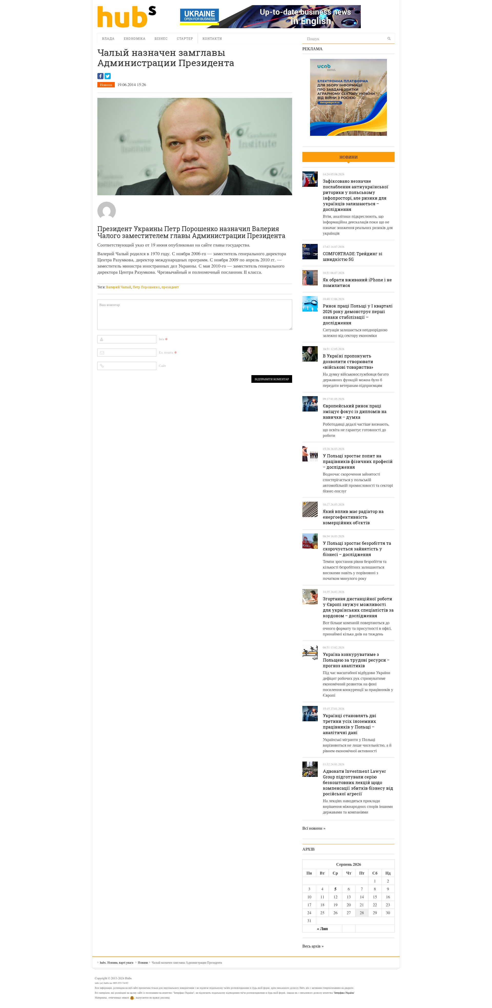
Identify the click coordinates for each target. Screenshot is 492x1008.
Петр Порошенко (146, 287)
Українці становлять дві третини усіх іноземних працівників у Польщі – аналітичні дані (349, 724)
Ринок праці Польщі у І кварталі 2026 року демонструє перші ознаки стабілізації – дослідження (358, 314)
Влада (108, 38)
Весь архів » (313, 946)
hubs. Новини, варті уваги (126, 16)
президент (170, 287)
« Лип (322, 928)
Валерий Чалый (118, 287)
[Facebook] (100, 76)
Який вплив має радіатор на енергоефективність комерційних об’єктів (353, 517)
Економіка (135, 38)
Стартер (185, 38)
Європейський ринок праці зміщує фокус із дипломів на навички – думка (354, 411)
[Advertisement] (190, 280)
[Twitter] (108, 76)
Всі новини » (313, 828)
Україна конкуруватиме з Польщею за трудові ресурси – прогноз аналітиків (356, 660)
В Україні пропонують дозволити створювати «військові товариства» (348, 361)
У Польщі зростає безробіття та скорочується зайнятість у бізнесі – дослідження (357, 548)
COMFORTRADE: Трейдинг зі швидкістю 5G (352, 256)
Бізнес (161, 38)
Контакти (212, 38)
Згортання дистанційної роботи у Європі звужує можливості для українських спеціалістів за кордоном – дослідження (358, 607)
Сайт (162, 365)
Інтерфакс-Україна (344, 992)
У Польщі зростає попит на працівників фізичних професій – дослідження (358, 461)
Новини (106, 84)
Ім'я (161, 339)
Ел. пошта (166, 352)
